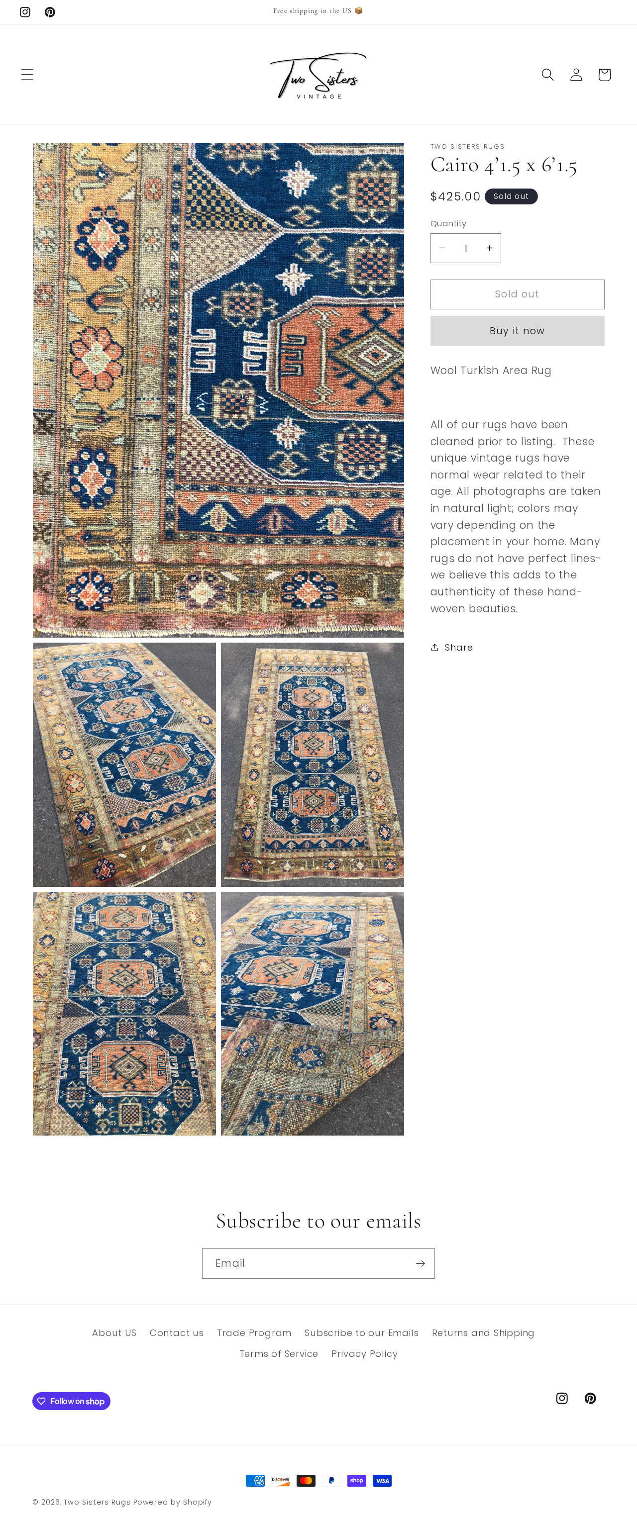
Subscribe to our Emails (362, 1333)
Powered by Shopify (172, 1502)
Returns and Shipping (483, 1333)
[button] (27, 75)
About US (114, 1333)
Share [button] (459, 647)
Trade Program (254, 1333)
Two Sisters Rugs (97, 1502)
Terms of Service (278, 1354)
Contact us (177, 1333)
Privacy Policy (364, 1354)
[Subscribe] (420, 1263)
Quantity (448, 223)
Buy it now (517, 330)
